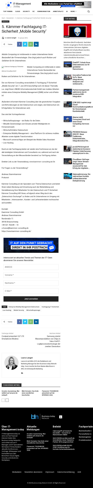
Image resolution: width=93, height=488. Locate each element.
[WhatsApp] (30, 44)
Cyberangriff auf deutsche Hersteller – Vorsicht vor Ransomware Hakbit (62, 433)
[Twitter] (25, 44)
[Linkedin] (36, 44)
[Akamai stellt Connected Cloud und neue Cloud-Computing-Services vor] (68, 119)
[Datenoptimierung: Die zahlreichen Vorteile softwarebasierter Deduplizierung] (68, 176)
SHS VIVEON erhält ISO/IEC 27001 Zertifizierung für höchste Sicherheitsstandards (64, 447)
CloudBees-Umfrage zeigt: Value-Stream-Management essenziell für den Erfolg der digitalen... (81, 163)
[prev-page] (3, 400)
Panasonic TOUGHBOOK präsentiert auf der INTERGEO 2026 (50, 393)
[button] (88, 11)
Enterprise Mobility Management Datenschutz (24, 307)
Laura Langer (11, 38)
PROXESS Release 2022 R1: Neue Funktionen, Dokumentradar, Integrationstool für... (81, 136)
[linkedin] (22, 373)
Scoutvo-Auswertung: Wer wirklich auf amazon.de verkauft (10, 393)
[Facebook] (19, 44)
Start (3, 18)
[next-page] (7, 400)
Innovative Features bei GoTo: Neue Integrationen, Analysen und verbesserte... (82, 79)
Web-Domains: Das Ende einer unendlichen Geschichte (30, 393)
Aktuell (66, 36)
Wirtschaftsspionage (33, 310)
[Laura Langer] (3, 38)
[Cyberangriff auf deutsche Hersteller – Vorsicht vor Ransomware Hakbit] (77, 31)
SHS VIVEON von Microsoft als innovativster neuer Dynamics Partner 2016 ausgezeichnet (63, 440)
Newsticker (10, 18)
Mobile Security (19, 310)
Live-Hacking (7, 310)
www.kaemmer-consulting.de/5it (42, 162)
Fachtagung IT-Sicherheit (50, 307)
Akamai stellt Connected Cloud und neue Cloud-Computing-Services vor (81, 121)
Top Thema (66, 65)
